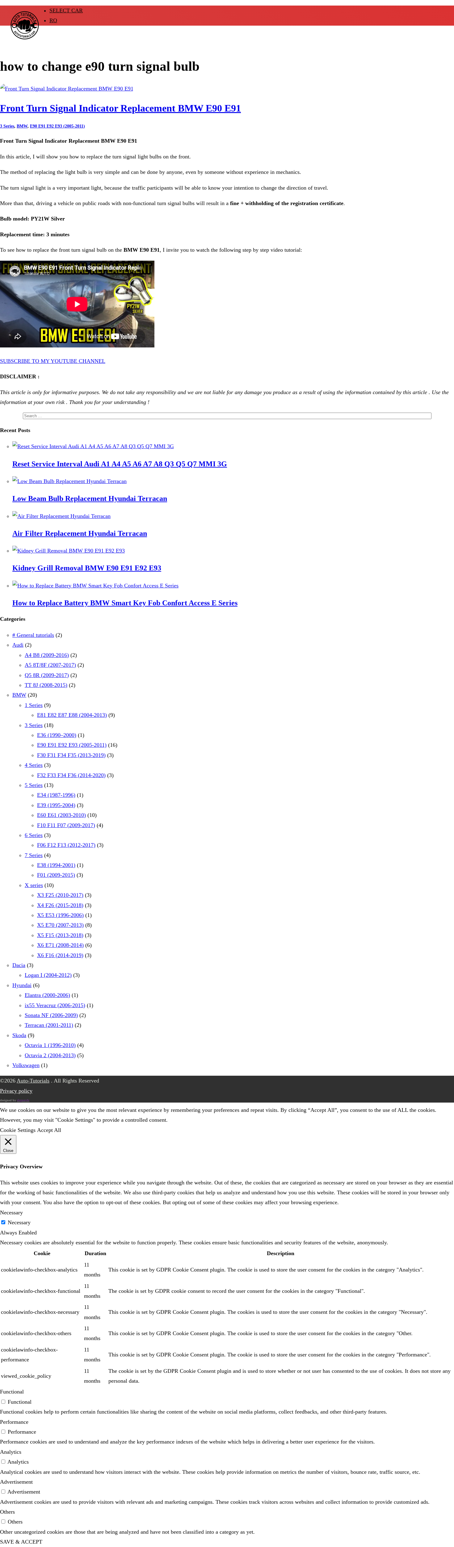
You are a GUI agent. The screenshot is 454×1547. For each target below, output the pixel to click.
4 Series (34, 765)
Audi (17, 645)
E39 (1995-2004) (56, 805)
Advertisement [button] (16, 1482)
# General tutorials (33, 635)
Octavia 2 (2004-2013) (50, 1055)
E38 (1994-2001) (56, 865)
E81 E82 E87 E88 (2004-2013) (72, 715)
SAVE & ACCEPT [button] (21, 1542)
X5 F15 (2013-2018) (60, 935)
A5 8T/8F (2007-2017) (50, 665)
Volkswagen (26, 1065)
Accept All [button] (49, 1130)
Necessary (19, 1222)
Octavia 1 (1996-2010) (50, 1045)
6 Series (34, 835)
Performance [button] (14, 1422)
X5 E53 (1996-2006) (60, 915)
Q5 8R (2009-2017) (47, 675)
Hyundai (22, 985)
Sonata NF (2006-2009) (51, 1015)
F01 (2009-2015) (56, 875)
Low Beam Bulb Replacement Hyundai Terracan (89, 498)
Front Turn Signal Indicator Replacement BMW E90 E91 (120, 108)
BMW (22, 126)
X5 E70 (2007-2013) (60, 925)
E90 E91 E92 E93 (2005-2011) (57, 126)
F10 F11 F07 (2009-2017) (66, 825)
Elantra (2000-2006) (47, 995)
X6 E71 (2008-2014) (60, 945)
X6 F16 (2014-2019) (60, 955)
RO (53, 20)
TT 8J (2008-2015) (46, 685)
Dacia (18, 965)
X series (34, 885)
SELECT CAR (66, 10)
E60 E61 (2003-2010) (61, 815)
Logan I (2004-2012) (48, 975)
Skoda (19, 1035)
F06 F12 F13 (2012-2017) (66, 845)
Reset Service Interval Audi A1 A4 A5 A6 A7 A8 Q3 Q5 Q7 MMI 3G (119, 464)
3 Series (7, 126)
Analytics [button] (10, 1452)
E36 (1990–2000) (56, 735)
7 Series (34, 855)
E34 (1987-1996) (56, 795)
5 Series (34, 785)
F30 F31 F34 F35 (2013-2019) (71, 755)
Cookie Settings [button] (18, 1130)
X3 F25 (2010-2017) (60, 895)
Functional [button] (12, 1392)
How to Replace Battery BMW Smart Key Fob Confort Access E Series (125, 603)
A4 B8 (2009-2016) (47, 655)
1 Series (34, 705)
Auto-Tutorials (33, 1081)
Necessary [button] (11, 1212)
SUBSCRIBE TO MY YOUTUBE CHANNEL (52, 361)
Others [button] (7, 1512)
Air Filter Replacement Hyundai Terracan (79, 533)
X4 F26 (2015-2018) (60, 905)
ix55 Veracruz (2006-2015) (55, 1005)
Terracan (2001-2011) (49, 1025)
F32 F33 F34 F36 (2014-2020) (71, 775)
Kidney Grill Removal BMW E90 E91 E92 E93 (86, 568)
